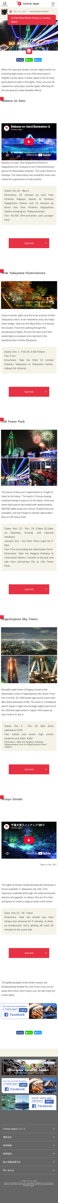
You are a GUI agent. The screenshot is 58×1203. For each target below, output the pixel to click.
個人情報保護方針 (12, 1162)
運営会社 (7, 1137)
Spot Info (29, 243)
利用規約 (7, 1153)
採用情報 (7, 1145)
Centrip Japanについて (14, 1129)
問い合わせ (8, 1170)
